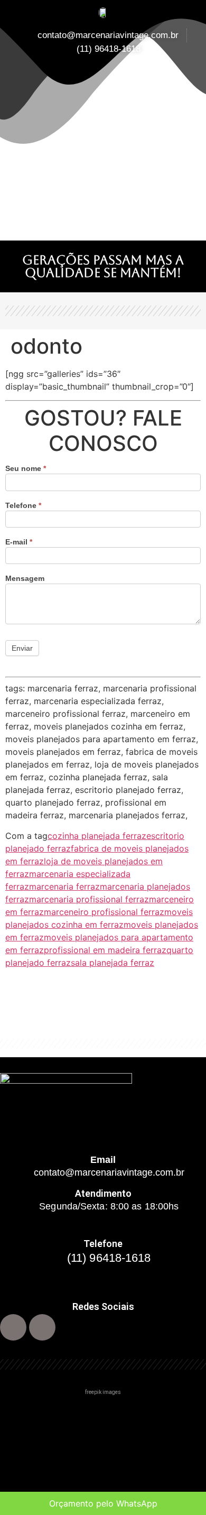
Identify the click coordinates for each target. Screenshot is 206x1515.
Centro (20, 1415)
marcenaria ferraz (64, 886)
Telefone (23, 506)
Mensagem (24, 579)
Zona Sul (23, 1459)
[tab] (103, 1415)
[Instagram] (42, 1327)
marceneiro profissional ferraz (104, 912)
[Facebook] (13, 1327)
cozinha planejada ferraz (97, 835)
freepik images (103, 1392)
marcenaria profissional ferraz (89, 899)
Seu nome (25, 469)
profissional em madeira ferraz (105, 950)
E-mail (18, 542)
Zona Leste (29, 1481)
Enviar (22, 648)
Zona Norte (29, 1437)
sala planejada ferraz (112, 962)
